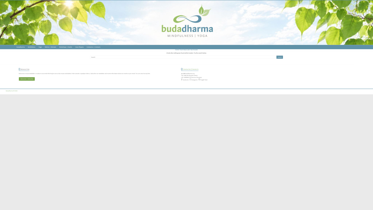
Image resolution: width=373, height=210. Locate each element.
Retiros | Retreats (50, 47)
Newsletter (25, 69)
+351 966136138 (185, 75)
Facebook (185, 80)
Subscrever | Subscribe (26, 79)
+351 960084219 (185, 77)
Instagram (194, 80)
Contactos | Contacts (93, 47)
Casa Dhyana (79, 47)
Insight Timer (204, 80)
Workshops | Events (65, 47)
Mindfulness (31, 47)
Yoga (40, 47)
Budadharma (21, 47)
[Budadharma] (186, 22)
